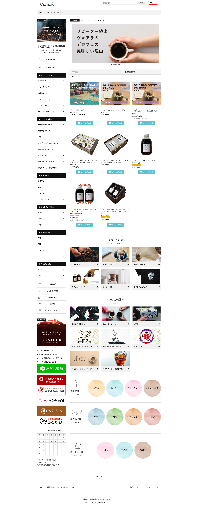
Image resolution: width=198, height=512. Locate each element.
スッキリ (41, 187)
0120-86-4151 (107, 499)
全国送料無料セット (45, 124)
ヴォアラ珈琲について (47, 350)
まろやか (41, 181)
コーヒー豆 (42, 81)
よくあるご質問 (52, 291)
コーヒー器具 (43, 105)
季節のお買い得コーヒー (46, 149)
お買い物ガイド (51, 59)
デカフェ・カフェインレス (47, 162)
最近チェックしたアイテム (139, 487)
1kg (39, 275)
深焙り (40, 225)
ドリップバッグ (43, 87)
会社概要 (52, 304)
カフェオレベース (44, 99)
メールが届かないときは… (48, 362)
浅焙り (40, 212)
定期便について (51, 67)
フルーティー (43, 193)
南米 (39, 244)
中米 (39, 238)
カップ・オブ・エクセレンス (48, 143)
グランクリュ (43, 155)
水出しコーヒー (43, 93)
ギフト (40, 137)
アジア (40, 256)
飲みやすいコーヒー (45, 131)
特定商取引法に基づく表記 (48, 354)
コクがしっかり (43, 199)
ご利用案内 (52, 284)
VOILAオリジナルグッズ (47, 111)
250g (40, 269)
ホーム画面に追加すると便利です (50, 358)
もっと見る (116, 64)
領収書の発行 (52, 297)
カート (156, 487)
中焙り (40, 218)
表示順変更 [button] (131, 72)
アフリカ (41, 250)
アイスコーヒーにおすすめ (47, 168)
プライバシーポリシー (52, 310)
